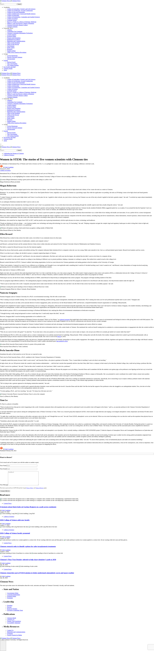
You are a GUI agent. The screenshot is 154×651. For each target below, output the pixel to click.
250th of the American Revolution (16, 52)
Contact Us (10, 630)
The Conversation (12, 63)
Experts (6, 60)
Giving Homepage (12, 55)
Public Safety (11, 47)
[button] (3, 646)
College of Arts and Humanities (16, 12)
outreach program (65, 319)
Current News (7, 503)
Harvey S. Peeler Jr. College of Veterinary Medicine (21, 22)
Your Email (3, 469)
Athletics (9, 30)
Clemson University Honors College (17, 25)
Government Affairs (12, 593)
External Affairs (11, 36)
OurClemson (10, 46)
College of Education (13, 15)
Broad (59, 336)
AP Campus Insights (13, 65)
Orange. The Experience (14, 621)
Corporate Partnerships (13, 594)
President (9, 605)
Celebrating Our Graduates (14, 31)
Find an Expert (11, 62)
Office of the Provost (13, 44)
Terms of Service (40, 488)
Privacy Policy (29, 488)
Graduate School (12, 20)
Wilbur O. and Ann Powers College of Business (20, 23)
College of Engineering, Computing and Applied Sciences (23, 17)
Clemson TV (10, 619)
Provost (9, 607)
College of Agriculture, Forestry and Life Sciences (21, 9)
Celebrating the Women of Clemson (14, 153)
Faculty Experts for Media (14, 635)
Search (19, 4)
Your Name (3, 465)
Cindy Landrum (8, 167)
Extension (10, 598)
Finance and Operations (13, 38)
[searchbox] (8, 4)
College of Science (12, 18)
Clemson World (8, 68)
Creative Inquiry (11, 34)
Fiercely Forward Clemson (14, 57)
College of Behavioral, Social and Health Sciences (21, 13)
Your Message (4, 485)
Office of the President (13, 42)
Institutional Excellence (13, 39)
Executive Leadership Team (15, 610)
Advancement (11, 59)
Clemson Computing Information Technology (20, 33)
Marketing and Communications (16, 41)
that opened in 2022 (62, 341)
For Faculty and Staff (10, 67)
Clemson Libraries (12, 26)
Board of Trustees (12, 608)
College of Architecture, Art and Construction (20, 10)
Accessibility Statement (13, 623)
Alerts (5, 70)
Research (9, 49)
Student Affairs (11, 51)
